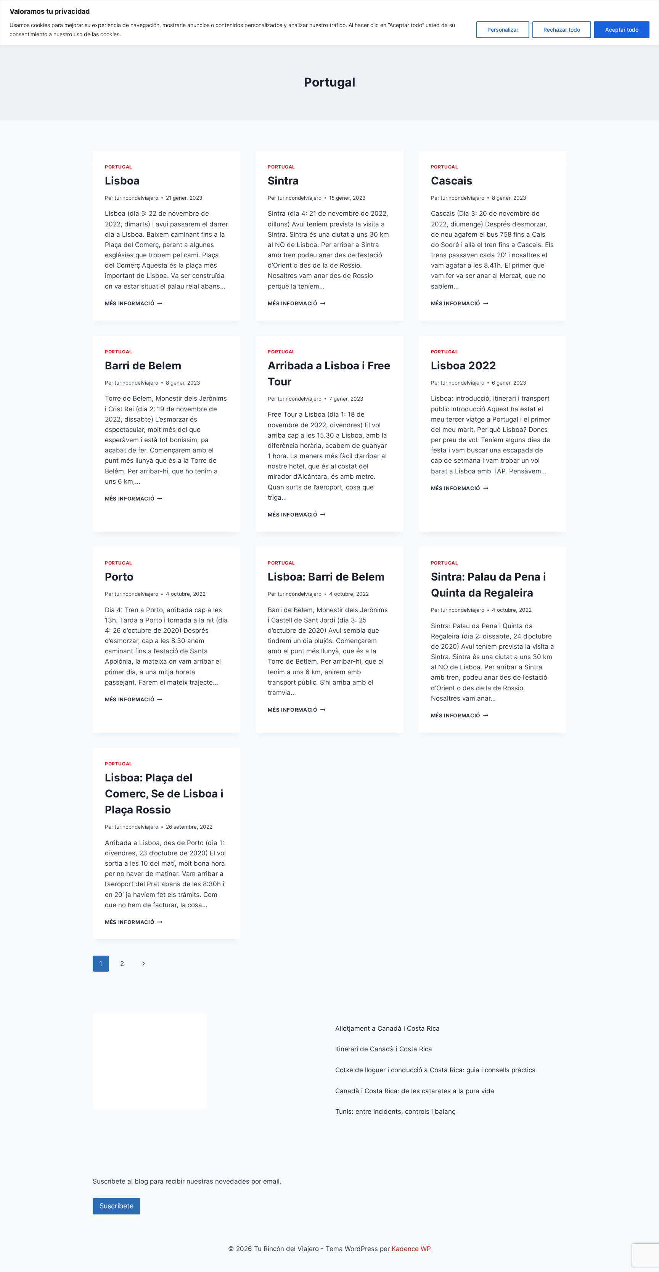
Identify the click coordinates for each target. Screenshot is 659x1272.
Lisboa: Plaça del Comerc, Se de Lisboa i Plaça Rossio (164, 793)
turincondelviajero (136, 198)
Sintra (283, 180)
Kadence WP (411, 1249)
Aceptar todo (621, 29)
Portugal (118, 167)
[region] (329, 22)
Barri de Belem (143, 365)
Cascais (452, 180)
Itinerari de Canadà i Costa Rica (383, 1049)
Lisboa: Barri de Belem (326, 576)
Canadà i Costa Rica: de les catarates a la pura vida (414, 1091)
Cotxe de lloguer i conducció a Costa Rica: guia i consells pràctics (435, 1070)
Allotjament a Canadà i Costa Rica (387, 1028)
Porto (119, 576)
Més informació (133, 303)
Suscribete (116, 1206)
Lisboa (122, 180)
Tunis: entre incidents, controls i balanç (395, 1111)
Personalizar (502, 29)
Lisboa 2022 (463, 365)
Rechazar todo (561, 29)
